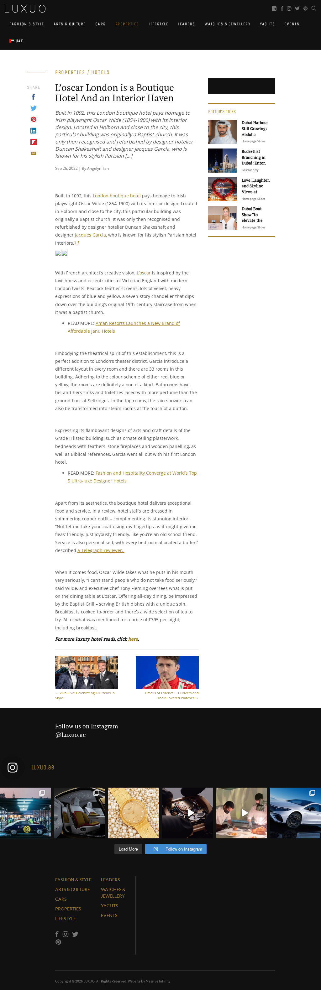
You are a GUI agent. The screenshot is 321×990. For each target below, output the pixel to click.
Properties (127, 24)
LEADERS (110, 879)
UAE (18, 41)
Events (291, 24)
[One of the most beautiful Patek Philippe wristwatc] (133, 813)
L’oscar (143, 273)
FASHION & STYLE (73, 879)
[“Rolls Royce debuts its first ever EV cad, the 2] (79, 813)
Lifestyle (159, 24)
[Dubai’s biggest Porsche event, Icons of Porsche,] (25, 813)
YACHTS (109, 905)
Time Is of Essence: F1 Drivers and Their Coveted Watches (172, 695)
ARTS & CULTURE (72, 889)
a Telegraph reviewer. (100, 550)
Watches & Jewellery (228, 24)
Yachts (267, 24)
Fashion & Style (26, 24)
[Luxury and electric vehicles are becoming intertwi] (295, 813)
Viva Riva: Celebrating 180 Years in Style (85, 695)
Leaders (186, 24)
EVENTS (109, 915)
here (133, 639)
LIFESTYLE (65, 918)
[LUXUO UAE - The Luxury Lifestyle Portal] (25, 8)
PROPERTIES (68, 908)
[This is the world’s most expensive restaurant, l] (241, 813)
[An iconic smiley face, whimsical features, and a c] (187, 813)
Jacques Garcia (90, 235)
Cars (100, 24)
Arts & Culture (70, 24)
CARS (60, 899)
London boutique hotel (117, 196)
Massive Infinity (158, 981)
